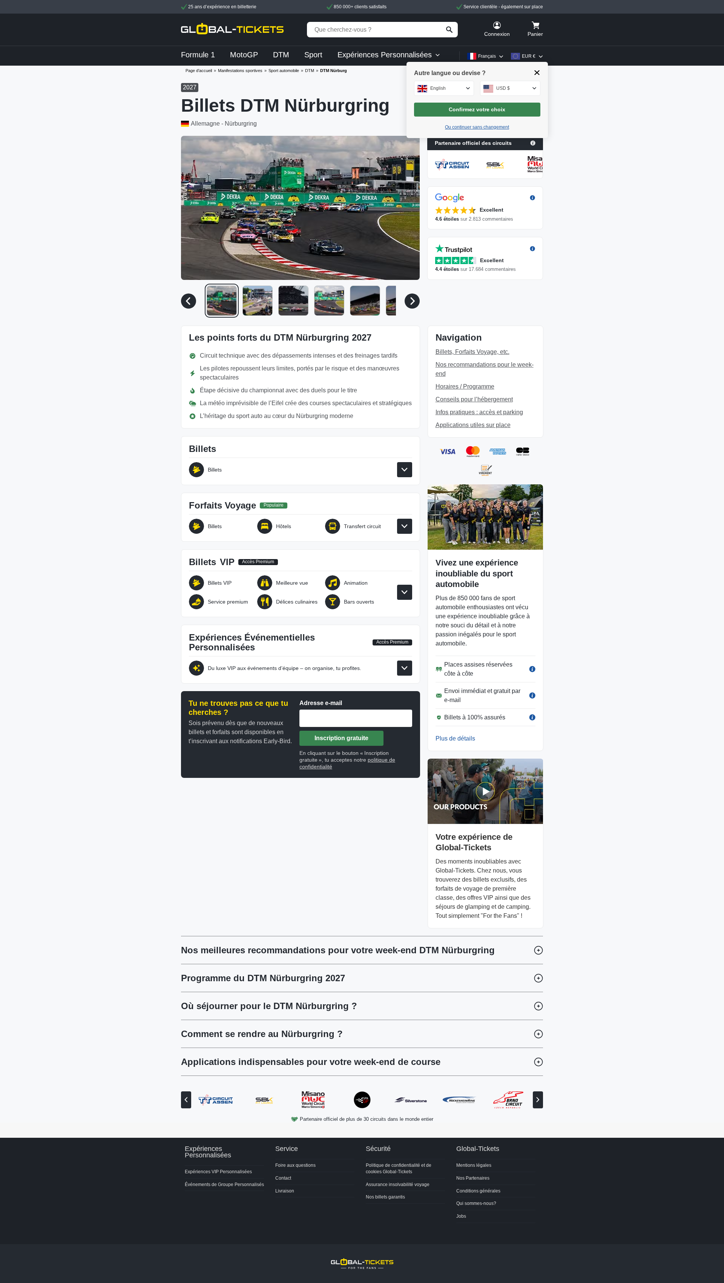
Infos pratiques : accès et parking (479, 412)
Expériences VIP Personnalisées (218, 1171)
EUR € (528, 56)
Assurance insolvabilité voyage (397, 1184)
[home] (232, 29)
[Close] (537, 72)
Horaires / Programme (465, 386)
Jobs (461, 1216)
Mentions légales (473, 1165)
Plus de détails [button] (455, 738)
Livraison (284, 1191)
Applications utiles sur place (473, 425)
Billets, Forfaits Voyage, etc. (472, 352)
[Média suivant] (412, 301)
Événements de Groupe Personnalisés (224, 1184)
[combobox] (444, 88)
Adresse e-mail (320, 703)
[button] (300, 208)
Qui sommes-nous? (476, 1203)
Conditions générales (478, 1191)
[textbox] (444, 88)
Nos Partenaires (472, 1178)
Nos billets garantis (385, 1197)
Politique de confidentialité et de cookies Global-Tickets (398, 1168)
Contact (283, 1178)
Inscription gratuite (341, 738)
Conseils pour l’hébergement (474, 399)
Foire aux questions (295, 1165)
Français (487, 56)
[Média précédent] (188, 301)
